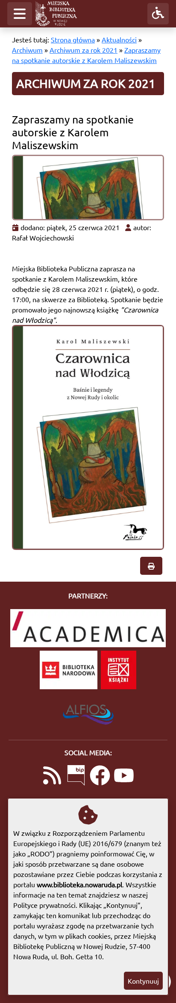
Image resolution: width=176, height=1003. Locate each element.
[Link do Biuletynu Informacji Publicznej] (76, 776)
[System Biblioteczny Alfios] (88, 712)
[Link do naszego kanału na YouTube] (124, 776)
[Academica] (88, 628)
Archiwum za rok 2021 (83, 49)
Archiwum (27, 49)
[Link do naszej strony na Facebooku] (100, 776)
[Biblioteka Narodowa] (68, 670)
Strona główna (73, 39)
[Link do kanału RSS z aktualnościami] (52, 776)
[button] (19, 13)
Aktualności (119, 39)
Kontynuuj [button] (143, 980)
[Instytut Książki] (118, 670)
